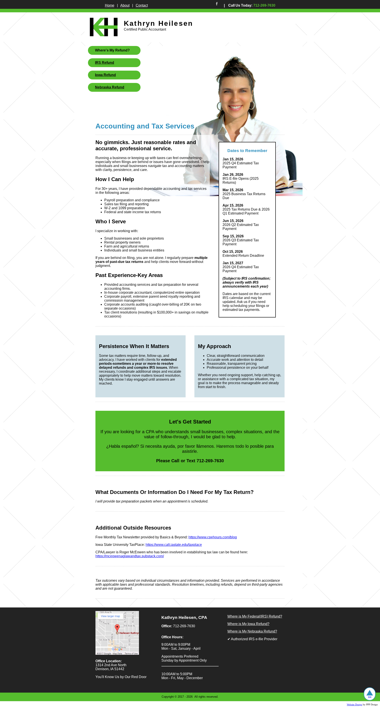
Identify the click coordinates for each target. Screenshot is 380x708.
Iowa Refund (105, 75)
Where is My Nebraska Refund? (252, 631)
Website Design (354, 704)
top (369, 696)
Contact (142, 5)
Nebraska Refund (109, 87)
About (125, 5)
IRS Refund (104, 62)
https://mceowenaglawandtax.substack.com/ (129, 556)
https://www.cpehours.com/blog (212, 537)
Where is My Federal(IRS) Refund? (254, 616)
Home (109, 5)
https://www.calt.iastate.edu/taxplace (174, 545)
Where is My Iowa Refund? (248, 624)
